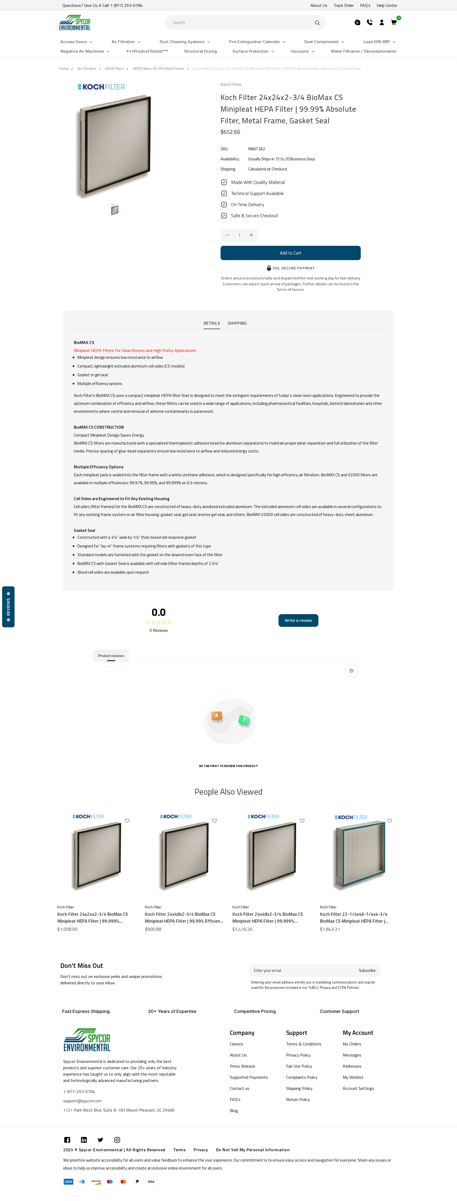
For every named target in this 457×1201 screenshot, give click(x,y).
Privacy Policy (298, 1055)
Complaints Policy (302, 1077)
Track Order (343, 5)
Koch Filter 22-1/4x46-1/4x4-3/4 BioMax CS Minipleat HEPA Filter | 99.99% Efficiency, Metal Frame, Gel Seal (360, 917)
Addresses (352, 1066)
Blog (234, 1110)
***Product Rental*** (147, 51)
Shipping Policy (299, 1088)
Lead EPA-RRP (376, 41)
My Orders (352, 1044)
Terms (179, 1149)
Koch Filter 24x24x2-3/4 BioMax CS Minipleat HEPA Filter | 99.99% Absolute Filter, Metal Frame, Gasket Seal (277, 68)
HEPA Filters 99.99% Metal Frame (158, 68)
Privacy (201, 1149)
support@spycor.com (82, 1101)
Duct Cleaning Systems (182, 41)
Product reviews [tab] (111, 655)
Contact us (239, 1088)
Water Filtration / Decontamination (363, 51)
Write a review (298, 620)
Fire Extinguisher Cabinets (254, 41)
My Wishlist (353, 1077)
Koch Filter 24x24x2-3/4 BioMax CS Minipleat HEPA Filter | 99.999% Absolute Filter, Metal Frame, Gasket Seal (93, 917)
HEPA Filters (114, 68)
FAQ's (365, 5)
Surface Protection (250, 51)
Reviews (8, 607)
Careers (236, 1044)
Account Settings (358, 1088)
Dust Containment (321, 41)
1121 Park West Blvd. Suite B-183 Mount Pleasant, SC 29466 (119, 1110)
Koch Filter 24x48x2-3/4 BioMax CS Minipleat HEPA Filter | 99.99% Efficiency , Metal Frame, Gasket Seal (184, 917)
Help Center (387, 5)
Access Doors (74, 41)
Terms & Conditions (303, 1044)
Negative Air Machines (82, 51)
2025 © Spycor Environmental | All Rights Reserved (114, 1149)
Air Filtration (123, 41)
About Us (318, 5)
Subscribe (367, 970)
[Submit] (317, 22)
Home (64, 68)
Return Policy (298, 1099)
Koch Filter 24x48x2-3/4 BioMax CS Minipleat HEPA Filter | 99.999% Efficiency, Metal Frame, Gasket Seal (268, 917)
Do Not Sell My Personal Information (253, 1149)
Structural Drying (200, 51)
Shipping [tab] (237, 323)
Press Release (242, 1066)
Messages (352, 1055)
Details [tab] (212, 323)
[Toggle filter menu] (351, 671)
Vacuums (300, 51)
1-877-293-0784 (79, 1091)
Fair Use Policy (299, 1066)
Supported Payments (249, 1077)
